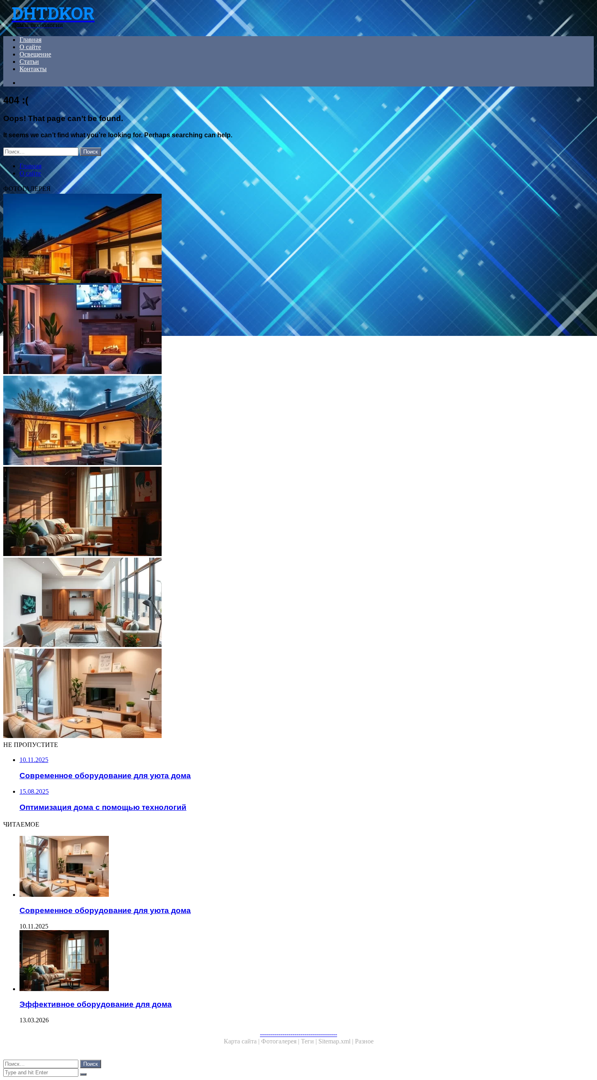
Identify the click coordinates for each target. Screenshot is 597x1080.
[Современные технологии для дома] (247, 603)
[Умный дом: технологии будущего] (247, 421)
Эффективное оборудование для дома (95, 1004)
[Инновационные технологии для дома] (247, 239)
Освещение (35, 54)
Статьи (29, 61)
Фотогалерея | (281, 1041)
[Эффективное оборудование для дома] (247, 512)
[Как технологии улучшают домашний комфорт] (247, 330)
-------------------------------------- (298, 1033)
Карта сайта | (242, 1041)
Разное (364, 1041)
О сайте (30, 46)
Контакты (33, 68)
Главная (30, 39)
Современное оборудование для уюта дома (105, 910)
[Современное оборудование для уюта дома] (247, 694)
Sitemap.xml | (336, 1041)
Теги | (309, 1041)
